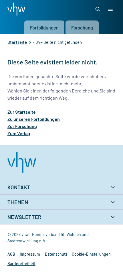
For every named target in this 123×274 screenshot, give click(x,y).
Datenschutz (56, 254)
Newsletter (24, 217)
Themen (17, 202)
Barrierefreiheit (21, 263)
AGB (11, 254)
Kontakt (19, 187)
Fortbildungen (44, 27)
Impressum (30, 254)
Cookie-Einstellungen (91, 254)
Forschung (82, 27)
